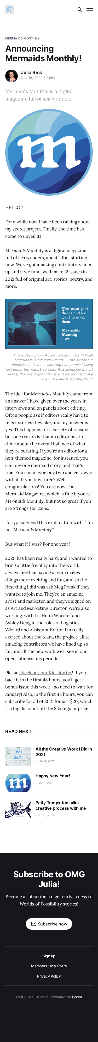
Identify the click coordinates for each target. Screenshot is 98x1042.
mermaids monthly (22, 38)
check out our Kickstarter (45, 673)
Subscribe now (52, 924)
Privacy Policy (49, 976)
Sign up (49, 956)
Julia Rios (31, 72)
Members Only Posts (49, 966)
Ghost (77, 997)
